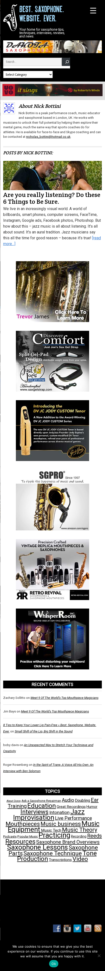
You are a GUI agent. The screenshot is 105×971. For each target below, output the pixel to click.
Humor (91, 807)
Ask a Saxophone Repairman (41, 801)
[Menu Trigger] (93, 10)
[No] (98, 955)
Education (41, 805)
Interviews (35, 811)
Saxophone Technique (52, 853)
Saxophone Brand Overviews (68, 842)
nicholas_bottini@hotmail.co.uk (48, 137)
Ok (54, 964)
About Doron (14, 801)
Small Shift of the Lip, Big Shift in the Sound (44, 731)
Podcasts (10, 836)
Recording (78, 836)
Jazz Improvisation (49, 815)
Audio (68, 800)
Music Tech (51, 830)
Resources (20, 841)
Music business (61, 824)
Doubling (82, 800)
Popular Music (27, 836)
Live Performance (73, 818)
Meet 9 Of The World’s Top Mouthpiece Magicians (64, 698)
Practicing (54, 835)
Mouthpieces (23, 824)
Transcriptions (60, 860)
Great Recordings (71, 807)
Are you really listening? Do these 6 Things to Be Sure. (51, 198)
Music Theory (79, 829)
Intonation (59, 812)
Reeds (94, 836)
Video (80, 858)
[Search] (66, 62)
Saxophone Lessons (37, 847)
